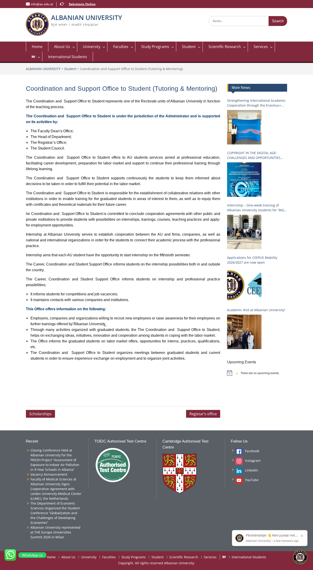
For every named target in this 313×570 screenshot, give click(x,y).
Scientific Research (225, 46)
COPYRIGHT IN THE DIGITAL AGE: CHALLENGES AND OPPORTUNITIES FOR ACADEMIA (253, 155)
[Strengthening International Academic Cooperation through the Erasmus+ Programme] (244, 127)
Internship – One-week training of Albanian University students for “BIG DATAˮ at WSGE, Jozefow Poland (255, 207)
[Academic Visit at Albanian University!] (244, 332)
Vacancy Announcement (48, 474)
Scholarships (40, 413)
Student (189, 46)
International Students (67, 56)
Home (37, 46)
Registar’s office (203, 413)
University (91, 46)
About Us (62, 46)
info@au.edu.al (42, 4)
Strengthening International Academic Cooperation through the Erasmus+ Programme (256, 103)
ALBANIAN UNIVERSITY (86, 17)
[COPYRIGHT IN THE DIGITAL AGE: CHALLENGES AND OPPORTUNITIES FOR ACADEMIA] (244, 179)
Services (261, 46)
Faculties (120, 46)
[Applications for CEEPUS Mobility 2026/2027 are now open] (244, 284)
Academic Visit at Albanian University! (256, 310)
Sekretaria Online (82, 4)
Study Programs (155, 46)
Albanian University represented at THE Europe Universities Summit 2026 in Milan (55, 532)
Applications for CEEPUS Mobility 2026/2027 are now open (252, 260)
